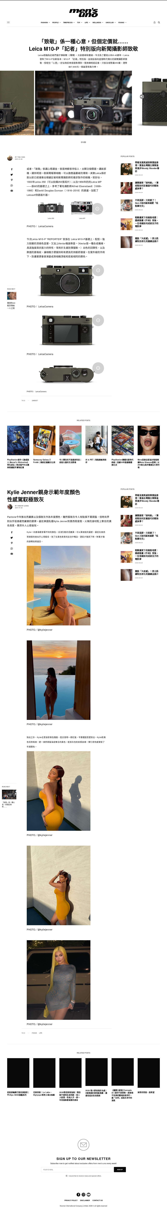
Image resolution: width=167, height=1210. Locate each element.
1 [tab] (82, 128)
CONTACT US (98, 1200)
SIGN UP (120, 1169)
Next (145, 102)
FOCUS (34, 1033)
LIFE (40, 1033)
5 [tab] (90, 128)
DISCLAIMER (85, 1200)
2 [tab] (84, 128)
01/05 (83, 142)
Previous (22, 102)
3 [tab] (86, 128)
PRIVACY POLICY (70, 1200)
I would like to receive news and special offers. (85, 1176)
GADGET (35, 400)
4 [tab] (88, 128)
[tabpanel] (83, 103)
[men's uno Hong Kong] (83, 12)
